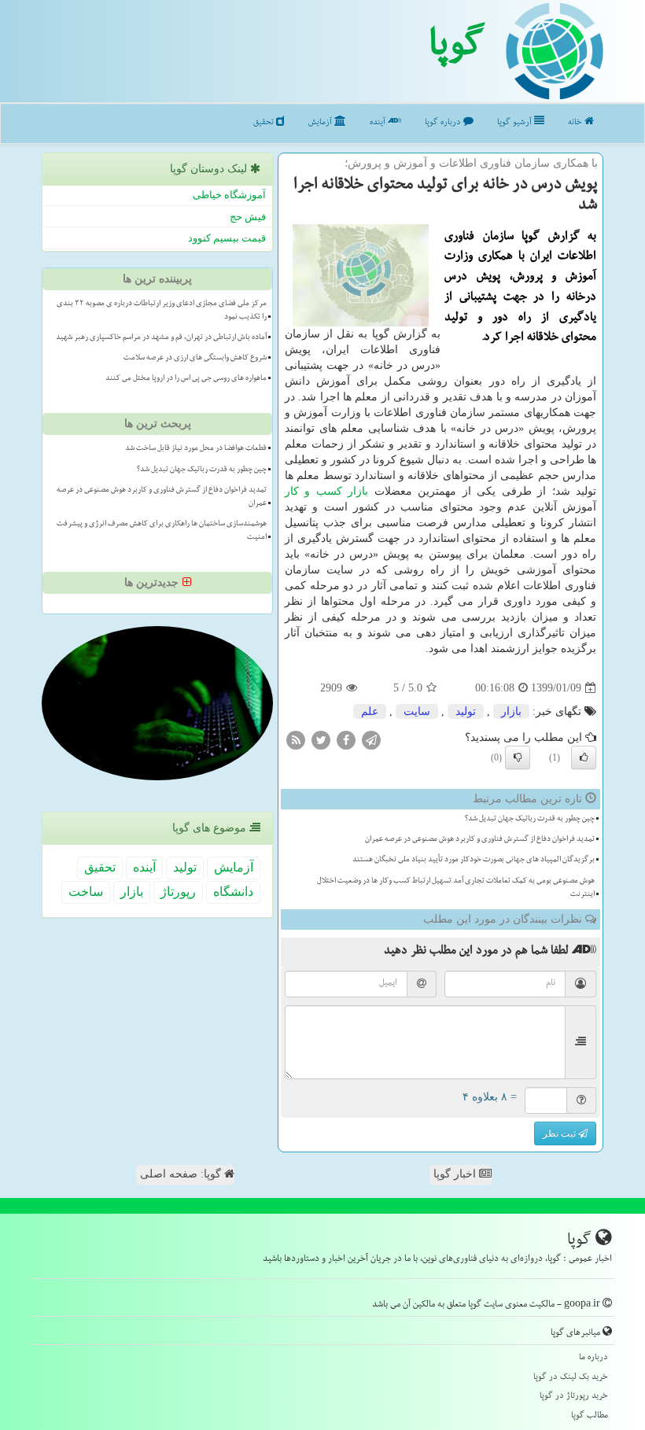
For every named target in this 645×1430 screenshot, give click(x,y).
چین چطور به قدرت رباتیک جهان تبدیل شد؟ (530, 819)
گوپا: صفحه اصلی (182, 1174)
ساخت (85, 891)
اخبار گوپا (456, 1174)
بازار (358, 491)
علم (369, 711)
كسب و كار (313, 491)
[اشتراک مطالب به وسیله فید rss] (296, 740)
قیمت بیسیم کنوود (227, 238)
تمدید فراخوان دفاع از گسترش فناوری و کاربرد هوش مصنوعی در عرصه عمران (480, 840)
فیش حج (248, 217)
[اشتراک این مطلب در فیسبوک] (346, 740)
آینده (379, 123)
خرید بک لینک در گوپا (570, 1378)
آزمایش (321, 123)
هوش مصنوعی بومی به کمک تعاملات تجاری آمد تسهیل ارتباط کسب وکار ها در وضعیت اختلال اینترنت (456, 888)
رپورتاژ (178, 891)
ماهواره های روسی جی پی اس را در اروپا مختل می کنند (186, 379)
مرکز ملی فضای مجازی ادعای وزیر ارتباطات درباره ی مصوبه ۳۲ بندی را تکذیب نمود (162, 311)
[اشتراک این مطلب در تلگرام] (371, 740)
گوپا (457, 50)
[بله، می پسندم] (583, 757)
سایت (417, 711)
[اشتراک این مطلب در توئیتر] (321, 740)
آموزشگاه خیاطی (229, 195)
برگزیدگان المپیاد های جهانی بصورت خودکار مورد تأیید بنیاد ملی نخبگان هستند (473, 860)
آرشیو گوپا (515, 123)
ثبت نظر (560, 1133)
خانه (576, 123)
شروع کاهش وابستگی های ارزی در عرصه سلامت (195, 358)
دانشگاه (233, 891)
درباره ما (593, 1358)
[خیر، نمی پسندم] (517, 757)
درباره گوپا (444, 123)
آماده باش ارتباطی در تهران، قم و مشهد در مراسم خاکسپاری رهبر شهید (161, 338)
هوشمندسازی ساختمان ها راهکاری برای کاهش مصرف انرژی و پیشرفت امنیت (162, 531)
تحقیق (264, 123)
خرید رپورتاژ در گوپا (574, 1396)
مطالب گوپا (589, 1416)
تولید (465, 711)
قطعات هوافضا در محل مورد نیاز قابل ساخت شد (196, 449)
